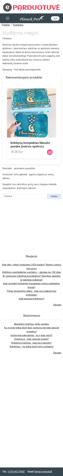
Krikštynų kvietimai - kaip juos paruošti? (31, 343)
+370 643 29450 (16, 471)
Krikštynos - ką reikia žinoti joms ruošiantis (31, 346)
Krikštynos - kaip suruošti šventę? (31, 339)
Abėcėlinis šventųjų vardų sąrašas (31, 324)
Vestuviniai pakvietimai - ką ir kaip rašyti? (31, 335)
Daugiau (57, 304)
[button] (55, 18)
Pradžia (6, 25)
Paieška (54, 196)
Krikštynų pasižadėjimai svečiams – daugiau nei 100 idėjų (31, 272)
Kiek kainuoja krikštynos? (31, 298)
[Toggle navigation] (7, 18)
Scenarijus (18, 25)
